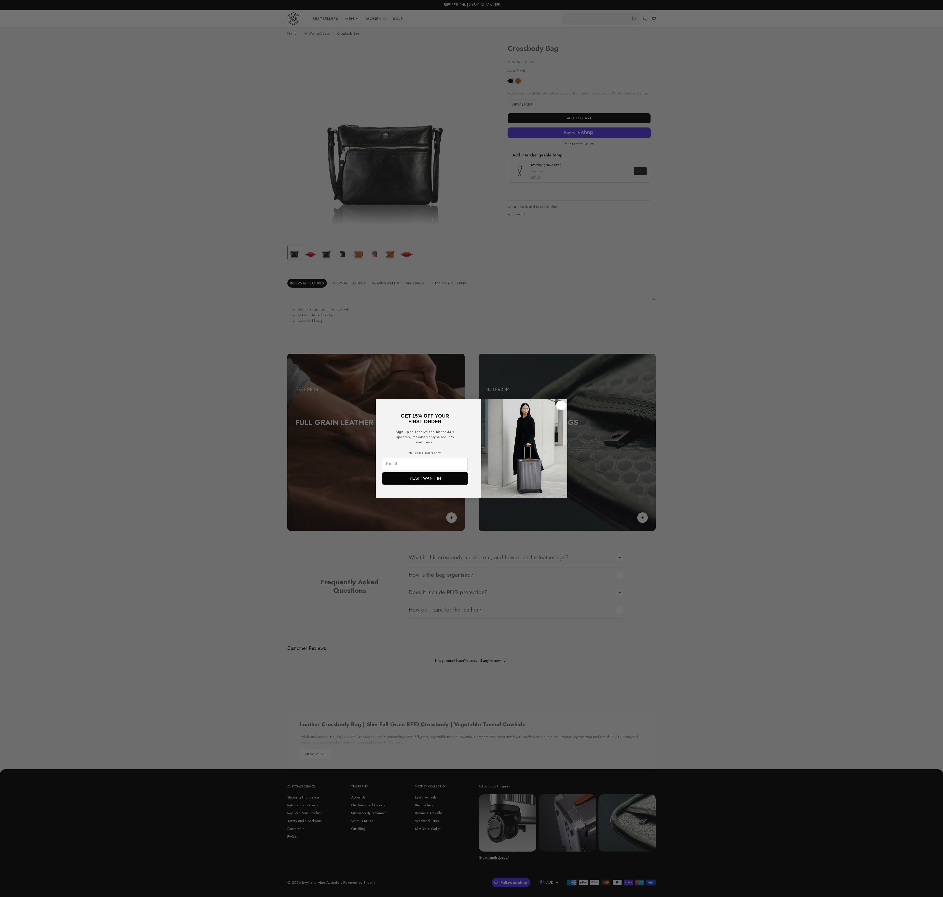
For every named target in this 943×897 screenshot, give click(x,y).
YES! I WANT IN (425, 478)
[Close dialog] (561, 405)
